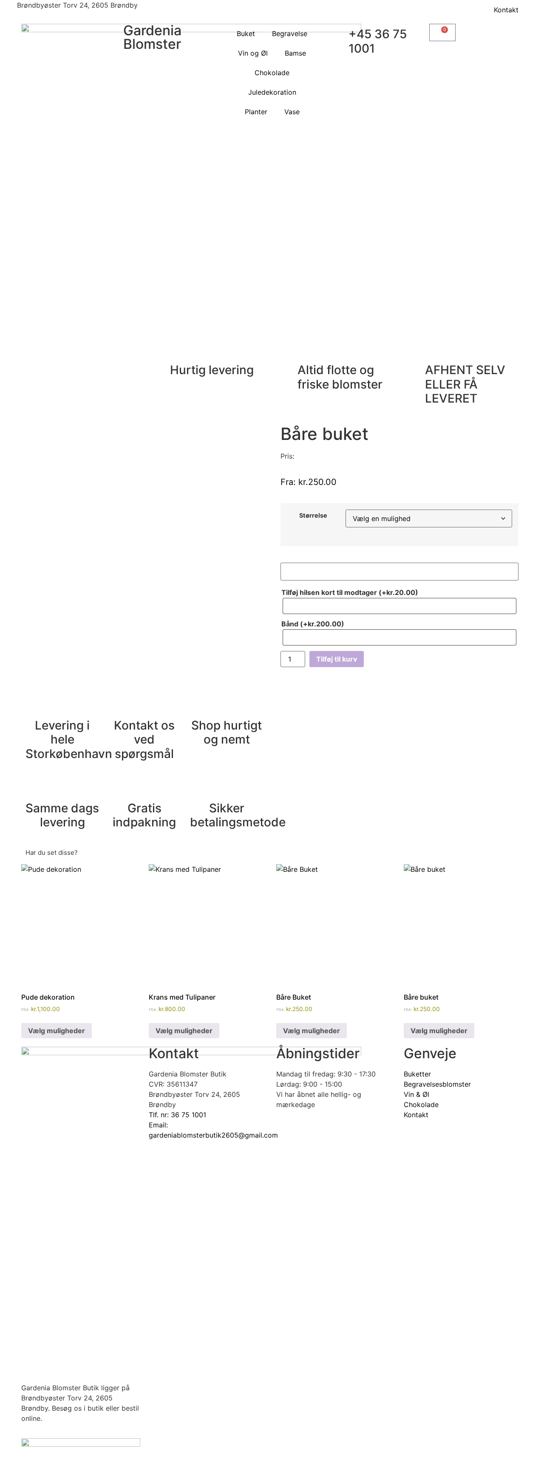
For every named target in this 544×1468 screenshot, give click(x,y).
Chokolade (272, 72)
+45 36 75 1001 (377, 41)
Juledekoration (272, 92)
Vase (292, 111)
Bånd (312, 623)
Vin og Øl (253, 53)
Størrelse (313, 515)
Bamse (295, 53)
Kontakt (506, 10)
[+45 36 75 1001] (337, 34)
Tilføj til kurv (336, 659)
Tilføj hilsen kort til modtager (349, 592)
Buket (246, 33)
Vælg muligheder (56, 1030)
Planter (256, 111)
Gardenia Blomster (152, 37)
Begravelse (289, 33)
